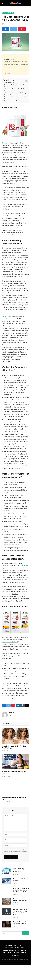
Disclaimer (15, 955)
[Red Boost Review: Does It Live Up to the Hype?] (15, 42)
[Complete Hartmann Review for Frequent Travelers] (6, 924)
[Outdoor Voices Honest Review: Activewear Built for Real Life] (6, 901)
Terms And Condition (19, 952)
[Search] (28, 3)
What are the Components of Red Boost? (14, 90)
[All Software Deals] (15, 3)
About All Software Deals (14, 945)
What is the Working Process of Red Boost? (14, 86)
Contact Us (9, 947)
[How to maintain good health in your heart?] (15, 787)
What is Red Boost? (9, 82)
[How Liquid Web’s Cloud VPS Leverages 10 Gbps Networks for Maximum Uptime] (6, 911)
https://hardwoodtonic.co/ (10, 642)
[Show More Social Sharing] (27, 29)
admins (9, 24)
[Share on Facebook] (5, 29)
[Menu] (3, 3)
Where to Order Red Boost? (12, 101)
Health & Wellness (7, 12)
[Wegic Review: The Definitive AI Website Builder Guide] (6, 870)
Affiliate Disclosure (9, 950)
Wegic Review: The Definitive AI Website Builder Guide (19, 870)
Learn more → (7, 73)
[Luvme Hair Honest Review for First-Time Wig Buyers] (15, 736)
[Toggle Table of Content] (25, 80)
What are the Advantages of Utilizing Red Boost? (15, 94)
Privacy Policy (19, 947)
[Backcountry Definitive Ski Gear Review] (6, 881)
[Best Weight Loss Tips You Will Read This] (15, 761)
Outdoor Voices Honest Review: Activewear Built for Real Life (20, 900)
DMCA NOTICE (7, 952)
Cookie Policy (22, 950)
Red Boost (5, 143)
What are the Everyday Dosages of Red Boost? (15, 98)
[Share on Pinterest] (22, 29)
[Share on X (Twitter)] (13, 29)
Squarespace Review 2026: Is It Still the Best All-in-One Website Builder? (21, 890)
